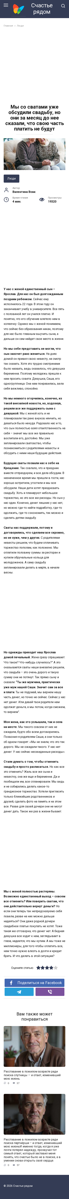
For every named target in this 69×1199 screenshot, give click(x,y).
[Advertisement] (34, 66)
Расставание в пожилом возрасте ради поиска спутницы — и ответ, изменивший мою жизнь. (32, 1075)
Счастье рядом (42, 8)
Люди (11, 178)
